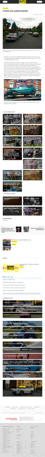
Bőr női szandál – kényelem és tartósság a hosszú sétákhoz (14, 287)
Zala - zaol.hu (5, 452)
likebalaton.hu (19, 448)
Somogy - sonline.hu (6, 445)
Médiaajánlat (15, 407)
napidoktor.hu (19, 449)
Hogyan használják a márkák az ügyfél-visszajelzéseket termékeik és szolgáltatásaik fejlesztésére (21, 293)
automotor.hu (19, 444)
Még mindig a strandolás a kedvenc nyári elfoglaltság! (13, 282)
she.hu (32, 438)
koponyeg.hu (33, 444)
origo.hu (18, 431)
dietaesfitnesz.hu (19, 452)
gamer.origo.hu (19, 447)
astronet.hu (19, 443)
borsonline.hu (33, 433)
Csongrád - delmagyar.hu (7, 432)
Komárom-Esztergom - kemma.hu (7, 443)
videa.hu (32, 445)
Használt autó (5, 8)
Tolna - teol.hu (5, 449)
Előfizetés (14, 244)
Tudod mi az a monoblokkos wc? (9, 279)
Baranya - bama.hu (6, 429)
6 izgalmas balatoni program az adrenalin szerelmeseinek (14, 285)
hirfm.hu (32, 453)
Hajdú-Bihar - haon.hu (6, 438)
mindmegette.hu (19, 450)
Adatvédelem (36, 407)
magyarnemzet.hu (20, 428)
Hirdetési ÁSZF (13, 408)
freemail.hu (32, 443)
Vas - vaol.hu (5, 450)
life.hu (32, 437)
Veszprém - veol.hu (6, 451)
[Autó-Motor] (22, 2)
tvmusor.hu (32, 428)
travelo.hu (18, 451)
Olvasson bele (14, 241)
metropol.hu (33, 436)
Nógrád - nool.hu (6, 444)
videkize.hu (32, 427)
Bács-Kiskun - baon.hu (7, 428)
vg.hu (18, 437)
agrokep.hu (19, 438)
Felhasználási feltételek (26, 407)
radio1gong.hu (33, 452)
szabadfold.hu (19, 429)
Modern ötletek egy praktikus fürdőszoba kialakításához (13, 290)
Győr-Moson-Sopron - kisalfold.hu (6, 437)
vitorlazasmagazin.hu (34, 426)
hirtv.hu (18, 430)
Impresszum (7, 407)
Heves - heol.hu (5, 439)
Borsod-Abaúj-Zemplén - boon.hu (8, 431)
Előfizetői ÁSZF (21, 408)
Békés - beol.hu (5, 430)
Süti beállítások (31, 408)
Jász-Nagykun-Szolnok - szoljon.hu (7, 441)
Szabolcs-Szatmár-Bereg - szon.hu (7, 448)
